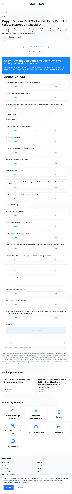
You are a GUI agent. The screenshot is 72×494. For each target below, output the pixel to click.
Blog (38, 471)
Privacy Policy (7, 471)
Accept (8, 487)
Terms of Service (8, 474)
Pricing (39, 468)
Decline (20, 487)
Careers (5, 468)
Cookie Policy (14, 480)
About (4, 466)
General (6, 17)
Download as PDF (35, 52)
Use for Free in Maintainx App (36, 47)
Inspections (15, 17)
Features (40, 466)
